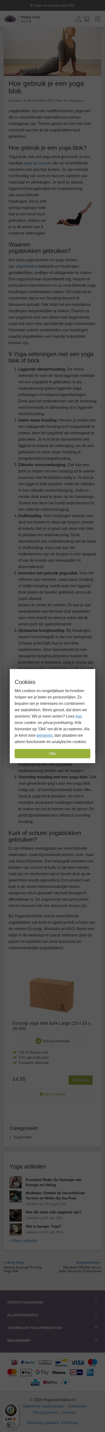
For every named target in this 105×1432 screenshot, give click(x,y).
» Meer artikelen (23, 1241)
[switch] (10, 1425)
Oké (52, 753)
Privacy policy (45, 1412)
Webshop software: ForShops (52, 1423)
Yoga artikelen (28, 1166)
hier (78, 716)
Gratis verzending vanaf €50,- (54, 5)
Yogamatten (22, 1137)
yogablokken (27, 266)
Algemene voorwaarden (43, 1406)
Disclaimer (77, 1406)
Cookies (69, 1412)
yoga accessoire (38, 163)
